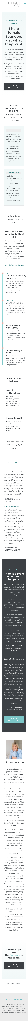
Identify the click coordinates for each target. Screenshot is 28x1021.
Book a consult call (14, 86)
